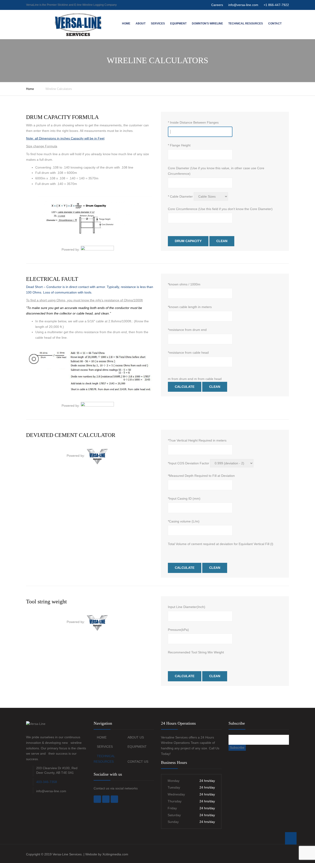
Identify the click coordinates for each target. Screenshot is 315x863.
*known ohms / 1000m (184, 284)
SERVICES (105, 746)
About (141, 23)
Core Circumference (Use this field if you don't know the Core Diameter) (220, 209)
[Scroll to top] (291, 838)
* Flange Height (179, 145)
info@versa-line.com (243, 5)
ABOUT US (136, 737)
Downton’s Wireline (207, 23)
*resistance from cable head (188, 352)
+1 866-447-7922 (276, 5)
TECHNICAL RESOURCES (245, 23)
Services (158, 23)
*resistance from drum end (187, 330)
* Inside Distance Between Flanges (193, 122)
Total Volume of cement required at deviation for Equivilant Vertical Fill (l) (220, 544)
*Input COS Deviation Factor (188, 463)
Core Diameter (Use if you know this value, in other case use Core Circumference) (216, 170)
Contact (275, 23)
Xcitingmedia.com (115, 854)
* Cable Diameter (180, 196)
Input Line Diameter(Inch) (186, 607)
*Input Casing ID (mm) (184, 498)
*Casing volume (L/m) (183, 521)
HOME (102, 737)
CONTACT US (138, 761)
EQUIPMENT (178, 23)
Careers (217, 5)
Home (126, 23)
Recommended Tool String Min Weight (196, 652)
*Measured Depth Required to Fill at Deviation (201, 475)
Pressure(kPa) (178, 630)
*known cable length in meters (190, 307)
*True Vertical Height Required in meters (197, 440)
